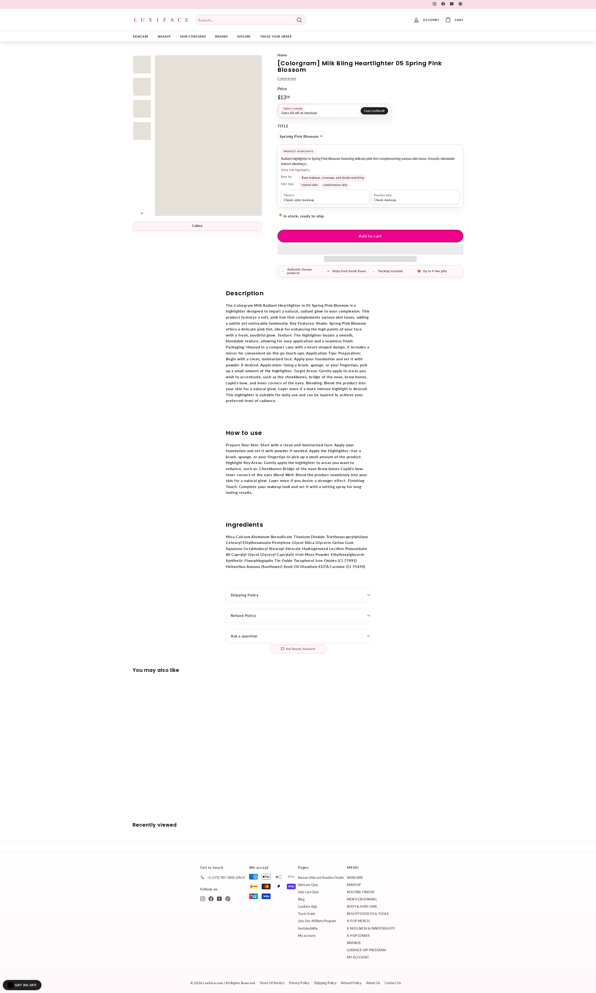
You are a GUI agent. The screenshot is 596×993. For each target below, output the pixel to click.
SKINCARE (141, 36)
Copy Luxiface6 (374, 111)
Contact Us (393, 983)
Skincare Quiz (308, 885)
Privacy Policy (299, 983)
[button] (370, 249)
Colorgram (287, 78)
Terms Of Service (272, 983)
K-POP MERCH (358, 921)
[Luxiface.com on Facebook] (211, 898)
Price (282, 88)
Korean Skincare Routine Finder (321, 878)
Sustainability (308, 928)
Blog (301, 899)
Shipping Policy (245, 595)
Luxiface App (307, 906)
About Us (373, 983)
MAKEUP (164, 36)
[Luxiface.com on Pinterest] (227, 898)
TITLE (283, 126)
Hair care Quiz (308, 892)
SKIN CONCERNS (193, 36)
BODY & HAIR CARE (362, 906)
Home (282, 55)
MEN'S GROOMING (362, 899)
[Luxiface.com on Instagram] (202, 898)
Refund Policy (243, 615)
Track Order (306, 914)
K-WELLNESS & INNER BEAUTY (371, 928)
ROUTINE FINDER (360, 892)
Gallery (197, 226)
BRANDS (221, 36)
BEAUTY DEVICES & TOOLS (368, 914)
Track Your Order (276, 36)
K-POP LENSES (358, 936)
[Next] (142, 211)
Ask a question (244, 636)
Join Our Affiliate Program (317, 921)
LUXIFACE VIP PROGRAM (366, 950)
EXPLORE (244, 36)
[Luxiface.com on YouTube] (219, 898)
